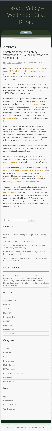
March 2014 (7, 325)
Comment (40, 62)
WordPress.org (9, 409)
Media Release (9, 365)
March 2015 (7, 313)
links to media (8, 361)
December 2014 (9, 317)
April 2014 (7, 321)
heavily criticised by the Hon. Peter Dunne (23, 182)
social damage (9, 107)
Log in (5, 397)
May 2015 (7, 305)
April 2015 (7, 309)
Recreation (7, 377)
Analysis (6, 349)
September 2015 (9, 301)
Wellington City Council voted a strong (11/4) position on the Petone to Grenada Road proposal (24, 71)
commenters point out (35, 165)
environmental (37, 104)
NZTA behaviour (9, 369)
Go (31, 220)
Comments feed (9, 405)
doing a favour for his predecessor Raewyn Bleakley (23, 170)
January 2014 (8, 333)
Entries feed (8, 401)
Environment (8, 357)
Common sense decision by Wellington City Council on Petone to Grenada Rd (25, 55)
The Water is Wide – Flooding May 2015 (18, 241)
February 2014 (8, 329)
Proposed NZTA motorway (12, 64)
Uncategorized (8, 381)
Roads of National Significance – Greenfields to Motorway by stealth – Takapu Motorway (26, 283)
